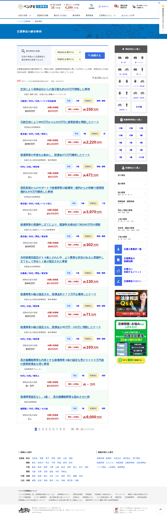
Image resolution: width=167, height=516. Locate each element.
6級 (141, 143)
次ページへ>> (87, 429)
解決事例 (76, 15)
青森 (41, 458)
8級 (120, 143)
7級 (131, 143)
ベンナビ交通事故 (24, 21)
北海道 (34, 458)
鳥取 (34, 476)
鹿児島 (70, 480)
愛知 (34, 467)
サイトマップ (120, 494)
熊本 (51, 480)
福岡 (34, 480)
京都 (45, 471)
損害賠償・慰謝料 (104, 458)
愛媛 (75, 476)
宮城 (53, 458)
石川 (81, 467)
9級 (141, 135)
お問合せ (76, 497)
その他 (139, 107)
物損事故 (121, 467)
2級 (120, 157)
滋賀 (51, 471)
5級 (120, 150)
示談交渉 (117, 458)
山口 (57, 476)
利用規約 (89, 494)
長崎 (45, 480)
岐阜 (39, 467)
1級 (131, 157)
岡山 (45, 476)
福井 (86, 467)
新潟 (63, 467)
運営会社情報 (77, 494)
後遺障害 (100, 463)
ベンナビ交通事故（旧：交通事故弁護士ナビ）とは (36, 494)
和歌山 (64, 471)
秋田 (59, 458)
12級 (141, 128)
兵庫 (39, 471)
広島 (51, 476)
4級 (131, 150)
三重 (51, 467)
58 (72, 429)
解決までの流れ (60, 15)
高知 (81, 476)
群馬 (65, 463)
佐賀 (39, 480)
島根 (39, 476)
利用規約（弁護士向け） (103, 494)
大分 (57, 480)
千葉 (53, 463)
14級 (121, 128)
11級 (121, 135)
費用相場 (89, 15)
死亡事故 (136, 458)
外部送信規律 (142, 497)
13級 (131, 128)
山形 (65, 458)
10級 (131, 135)
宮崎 (63, 480)
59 (77, 429)
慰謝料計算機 (42, 15)
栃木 (71, 463)
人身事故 (111, 467)
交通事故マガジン (63, 494)
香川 (69, 476)
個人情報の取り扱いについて (60, 497)
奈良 (57, 471)
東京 (34, 463)
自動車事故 (130, 463)
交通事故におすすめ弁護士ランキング (31, 500)
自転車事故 (141, 463)
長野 (69, 467)
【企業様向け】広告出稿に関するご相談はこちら (65, 500)
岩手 (47, 458)
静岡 (45, 467)
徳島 (63, 476)
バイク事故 (101, 467)
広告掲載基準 (129, 497)
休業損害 (119, 463)
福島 (71, 458)
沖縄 (77, 480)
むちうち (110, 463)
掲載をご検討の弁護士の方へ (138, 494)
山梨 (57, 467)
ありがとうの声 (128, 15)
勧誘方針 (118, 497)
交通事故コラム (87, 497)
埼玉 (47, 463)
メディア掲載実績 (24, 497)
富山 (75, 467)
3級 (141, 150)
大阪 (34, 471)
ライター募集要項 (40, 497)
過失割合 (126, 458)
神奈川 (40, 463)
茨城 (59, 463)
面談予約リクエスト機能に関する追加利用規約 (102, 500)
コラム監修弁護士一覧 (104, 497)
